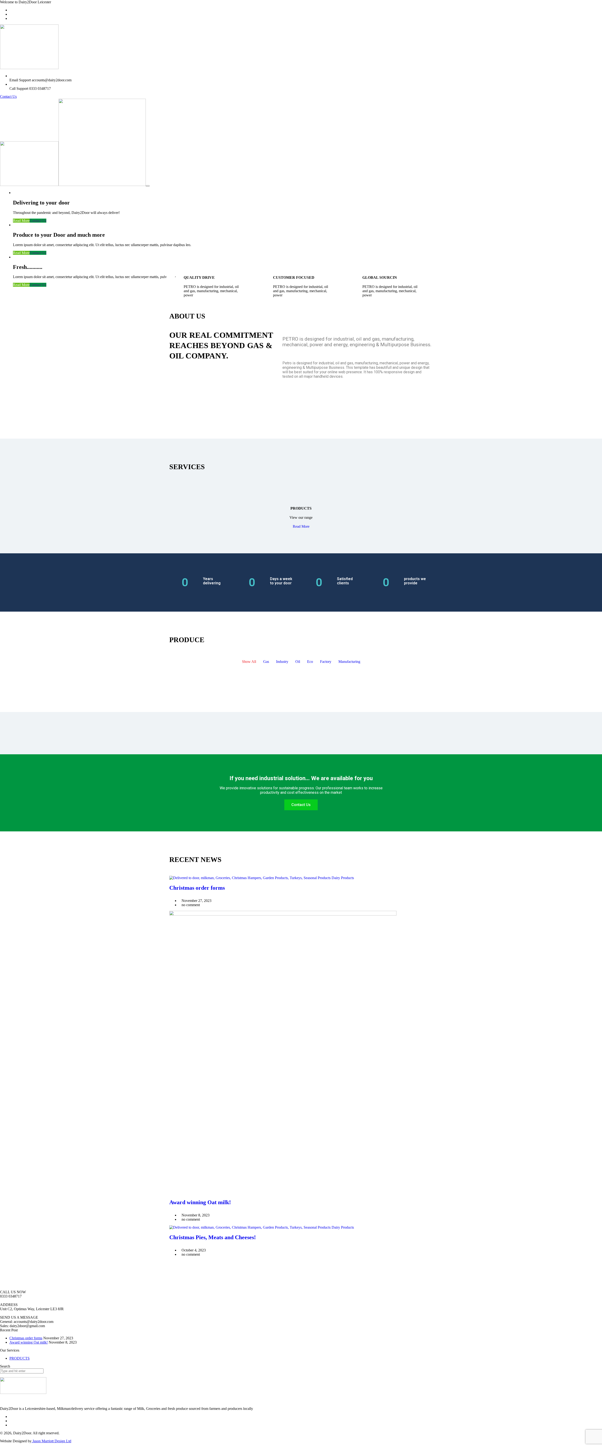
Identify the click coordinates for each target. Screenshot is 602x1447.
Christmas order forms (197, 888)
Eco (310, 662)
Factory (325, 662)
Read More (21, 221)
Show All (249, 662)
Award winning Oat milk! (200, 1202)
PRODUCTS (19, 1358)
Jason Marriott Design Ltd (51, 1441)
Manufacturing (349, 662)
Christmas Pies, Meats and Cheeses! (212, 1237)
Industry (282, 662)
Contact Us (8, 96)
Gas (266, 662)
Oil (297, 662)
